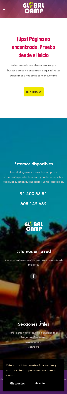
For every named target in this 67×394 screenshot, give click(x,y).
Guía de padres (33, 342)
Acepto (40, 383)
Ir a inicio (33, 92)
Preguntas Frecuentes (34, 337)
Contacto (33, 346)
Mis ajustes (17, 383)
